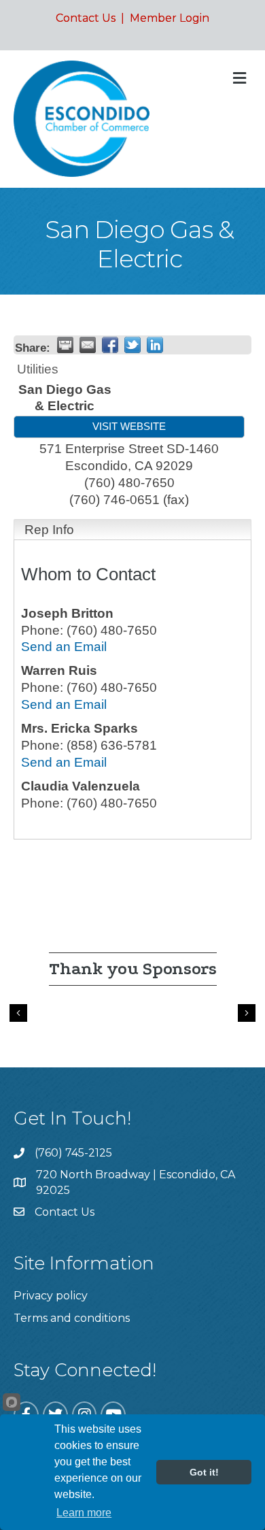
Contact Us (86, 18)
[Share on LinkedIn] (155, 345)
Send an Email (64, 646)
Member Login (169, 18)
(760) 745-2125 (73, 1152)
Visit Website (129, 426)
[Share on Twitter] (132, 345)
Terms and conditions (72, 1318)
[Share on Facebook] (110, 345)
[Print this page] (65, 345)
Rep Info (49, 529)
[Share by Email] (88, 345)
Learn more (83, 1512)
